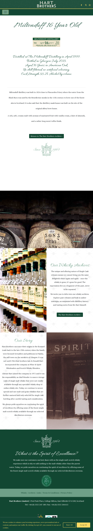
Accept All (83, 525)
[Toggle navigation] (5, 12)
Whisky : (24, 493)
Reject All (69, 525)
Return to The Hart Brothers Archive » (46, 136)
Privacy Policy (66, 493)
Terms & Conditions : (51, 493)
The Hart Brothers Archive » (69, 314)
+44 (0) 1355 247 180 (37, 504)
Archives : (32, 493)
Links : (39, 493)
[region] (46, 524)
